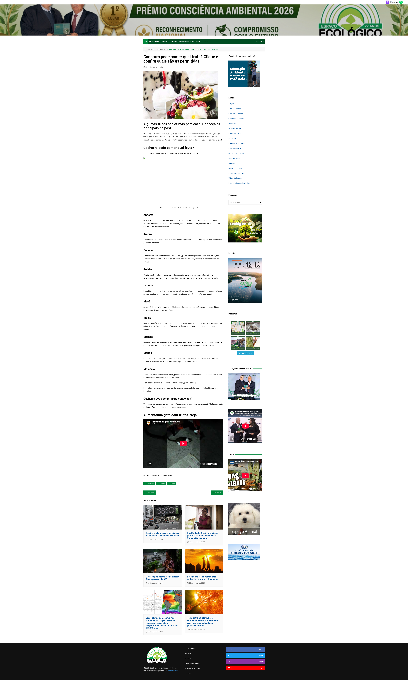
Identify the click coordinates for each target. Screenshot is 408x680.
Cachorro (150, 484)
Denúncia (232, 124)
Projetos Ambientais (236, 173)
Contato (206, 41)
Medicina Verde (234, 158)
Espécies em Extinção (236, 143)
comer (162, 484)
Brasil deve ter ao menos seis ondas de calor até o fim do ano (202, 578)
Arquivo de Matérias (192, 668)
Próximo (216, 493)
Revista (165, 41)
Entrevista (232, 138)
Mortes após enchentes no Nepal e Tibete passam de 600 (162, 578)
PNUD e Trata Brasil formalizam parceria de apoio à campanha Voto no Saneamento (202, 535)
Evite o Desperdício (235, 148)
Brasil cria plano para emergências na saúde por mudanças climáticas (162, 534)
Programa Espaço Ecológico (189, 41)
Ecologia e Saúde (234, 133)
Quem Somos (154, 41)
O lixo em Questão (235, 168)
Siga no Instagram (245, 353)
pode (173, 484)
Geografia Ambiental (236, 153)
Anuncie (173, 41)
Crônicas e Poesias (235, 114)
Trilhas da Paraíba (235, 178)
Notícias (231, 163)
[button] (238, 328)
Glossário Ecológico (192, 663)
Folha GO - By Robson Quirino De (162, 475)
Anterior (151, 493)
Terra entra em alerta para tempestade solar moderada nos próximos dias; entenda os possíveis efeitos (203, 622)
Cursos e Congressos (236, 119)
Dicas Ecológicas (234, 128)
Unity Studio (172, 670)
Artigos (231, 104)
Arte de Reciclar (234, 109)
